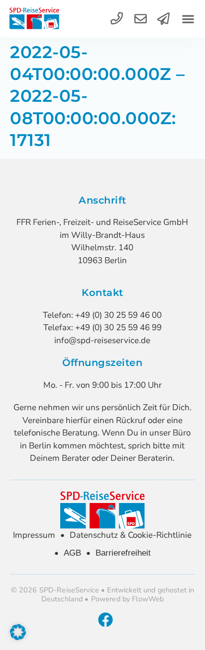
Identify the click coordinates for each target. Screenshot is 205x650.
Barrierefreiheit (123, 553)
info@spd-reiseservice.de (102, 340)
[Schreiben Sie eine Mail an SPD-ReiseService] (140, 18)
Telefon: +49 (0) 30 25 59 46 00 (102, 315)
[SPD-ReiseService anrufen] (116, 18)
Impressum (34, 535)
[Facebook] (105, 620)
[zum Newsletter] (163, 18)
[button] (188, 19)
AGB (72, 553)
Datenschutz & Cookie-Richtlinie (131, 535)
